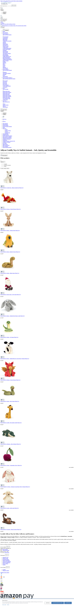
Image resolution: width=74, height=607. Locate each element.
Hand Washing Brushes (7, 147)
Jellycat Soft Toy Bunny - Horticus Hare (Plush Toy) (10, 230)
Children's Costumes (6, 142)
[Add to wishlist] (2, 186)
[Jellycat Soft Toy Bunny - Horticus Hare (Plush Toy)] (8, 227)
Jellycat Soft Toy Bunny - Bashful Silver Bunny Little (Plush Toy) (12, 315)
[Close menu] (3, 71)
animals (5, 164)
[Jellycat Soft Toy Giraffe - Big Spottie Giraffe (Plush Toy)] (8, 419)
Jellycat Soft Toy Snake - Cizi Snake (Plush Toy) (9, 337)
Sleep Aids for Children (7, 136)
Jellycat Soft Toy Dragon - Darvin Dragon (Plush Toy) (10, 379)
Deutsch (4, 12)
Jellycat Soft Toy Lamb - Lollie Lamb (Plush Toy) (9, 508)
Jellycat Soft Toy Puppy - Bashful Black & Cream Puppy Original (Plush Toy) (14, 358)
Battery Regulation (6, 560)
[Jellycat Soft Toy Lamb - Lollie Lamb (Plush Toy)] (8, 505)
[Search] (12, 6)
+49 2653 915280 (6, 550)
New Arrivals (5, 123)
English (4, 13)
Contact (4, 569)
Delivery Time (5, 558)
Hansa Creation (8, 130)
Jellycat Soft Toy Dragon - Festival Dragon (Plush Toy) (10, 209)
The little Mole (5, 133)
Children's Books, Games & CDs (9, 141)
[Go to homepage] (6, 4)
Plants (5, 166)
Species (2, 161)
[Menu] (0, 7)
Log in (1, 21)
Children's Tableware (7, 138)
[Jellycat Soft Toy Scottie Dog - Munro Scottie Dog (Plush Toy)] (8, 184)
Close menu (5, 19)
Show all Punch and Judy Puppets (9, 78)
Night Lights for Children (7, 135)
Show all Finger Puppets (7, 70)
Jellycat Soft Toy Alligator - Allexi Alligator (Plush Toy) (10, 444)
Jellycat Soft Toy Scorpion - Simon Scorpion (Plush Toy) (10, 529)
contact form (6, 552)
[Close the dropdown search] (15, 6)
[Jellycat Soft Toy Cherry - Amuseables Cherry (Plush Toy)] (8, 462)
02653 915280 (5, 549)
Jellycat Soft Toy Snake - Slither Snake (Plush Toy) (9, 273)
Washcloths (5, 140)
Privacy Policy (5, 563)
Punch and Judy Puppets (7, 126)
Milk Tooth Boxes (6, 145)
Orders (14, 24)
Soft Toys (4, 128)
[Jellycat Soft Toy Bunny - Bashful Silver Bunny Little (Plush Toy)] (8, 312)
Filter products (4, 155)
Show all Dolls (5, 89)
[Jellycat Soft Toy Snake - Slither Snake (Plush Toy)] (8, 270)
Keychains (5, 143)
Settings (48, 602)
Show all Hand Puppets (7, 34)
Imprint (4, 564)
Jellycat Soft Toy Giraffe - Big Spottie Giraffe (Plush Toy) (11, 422)
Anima (6, 129)
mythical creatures (7, 165)
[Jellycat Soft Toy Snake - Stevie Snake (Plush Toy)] (8, 398)
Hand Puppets (5, 124)
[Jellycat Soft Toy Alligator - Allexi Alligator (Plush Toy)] (8, 441)
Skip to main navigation (18, 0)
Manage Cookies (6, 570)
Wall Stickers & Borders (7, 137)
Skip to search (11, 0)
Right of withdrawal (6, 562)
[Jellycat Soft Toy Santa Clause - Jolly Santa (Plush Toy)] (8, 291)
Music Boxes (5, 144)
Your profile (6, 24)
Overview (2, 24)
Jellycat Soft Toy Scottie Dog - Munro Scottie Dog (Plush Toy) (11, 187)
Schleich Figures (6, 134)
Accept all (68, 602)
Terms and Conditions (7, 561)
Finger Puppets (5, 125)
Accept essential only (58, 602)
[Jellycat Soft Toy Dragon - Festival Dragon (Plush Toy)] (8, 206)
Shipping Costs (5, 557)
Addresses (11, 24)
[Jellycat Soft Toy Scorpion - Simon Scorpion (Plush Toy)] (8, 526)
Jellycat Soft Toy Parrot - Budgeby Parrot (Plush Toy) (10, 251)
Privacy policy (4, 604)
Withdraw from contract (4, 572)
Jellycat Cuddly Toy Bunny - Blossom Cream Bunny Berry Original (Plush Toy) (15, 486)
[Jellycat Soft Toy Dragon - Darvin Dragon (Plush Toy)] (8, 377)
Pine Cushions (5, 146)
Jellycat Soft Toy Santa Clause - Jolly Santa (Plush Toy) (10, 294)
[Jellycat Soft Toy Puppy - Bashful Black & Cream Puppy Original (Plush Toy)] (8, 355)
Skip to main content (4, 0)
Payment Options (6, 559)
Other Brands (7, 132)
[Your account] (1, 18)
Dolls (4, 127)
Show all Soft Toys (6, 101)
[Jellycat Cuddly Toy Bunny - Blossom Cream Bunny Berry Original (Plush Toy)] (8, 483)
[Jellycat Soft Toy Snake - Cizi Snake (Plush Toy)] (8, 334)
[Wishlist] (1, 16)
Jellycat (6, 131)
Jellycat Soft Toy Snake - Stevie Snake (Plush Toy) (9, 401)
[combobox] (5, 6)
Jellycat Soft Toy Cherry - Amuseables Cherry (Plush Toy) (11, 465)
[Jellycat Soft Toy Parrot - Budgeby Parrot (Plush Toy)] (8, 248)
